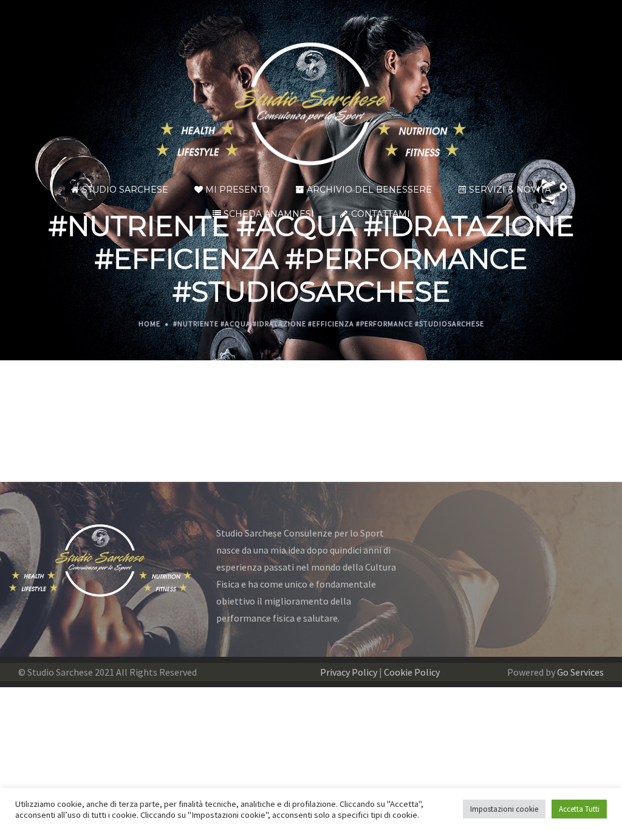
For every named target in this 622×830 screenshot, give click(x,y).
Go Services (580, 672)
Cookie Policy (412, 672)
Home (149, 323)
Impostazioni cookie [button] (504, 809)
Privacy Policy (348, 672)
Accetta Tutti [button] (579, 809)
